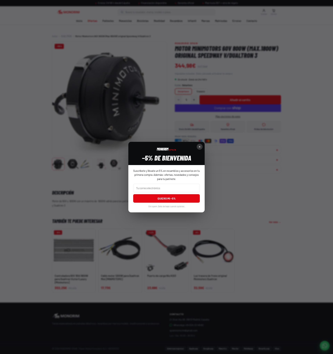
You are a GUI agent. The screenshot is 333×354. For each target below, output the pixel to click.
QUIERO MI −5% (166, 198)
